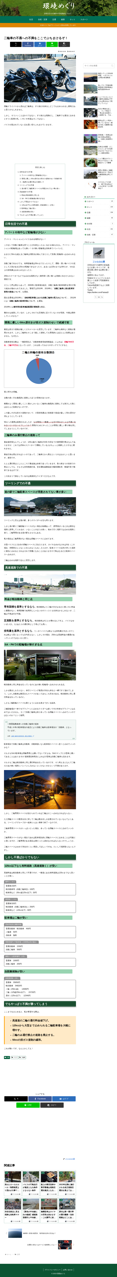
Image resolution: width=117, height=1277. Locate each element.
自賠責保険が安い (28, 212)
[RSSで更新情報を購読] (102, 297)
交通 (8, 1057)
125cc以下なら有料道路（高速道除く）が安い (38, 205)
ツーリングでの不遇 (27, 185)
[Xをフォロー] (95, 297)
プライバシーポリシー (53, 1270)
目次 (37, 167)
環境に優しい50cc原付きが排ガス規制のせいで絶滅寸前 (42, 179)
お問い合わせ (68, 1270)
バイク (15, 1057)
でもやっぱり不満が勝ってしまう (32, 215)
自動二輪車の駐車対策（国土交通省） (22, 736)
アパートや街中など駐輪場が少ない (34, 175)
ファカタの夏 (99, 261)
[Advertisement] (40, 145)
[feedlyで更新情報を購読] (98, 297)
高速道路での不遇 (26, 192)
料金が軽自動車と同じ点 (30, 195)
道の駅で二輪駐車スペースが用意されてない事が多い (41, 188)
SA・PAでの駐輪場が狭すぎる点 (33, 198)
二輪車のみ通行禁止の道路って (33, 182)
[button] (64, 44)
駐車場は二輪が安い (29, 208)
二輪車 (23, 1057)
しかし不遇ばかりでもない (29, 202)
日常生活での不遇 (26, 172)
